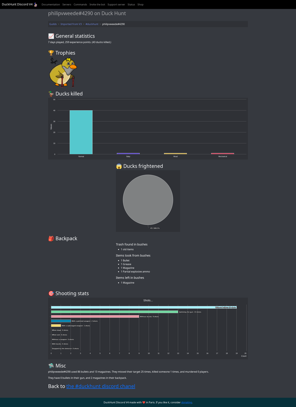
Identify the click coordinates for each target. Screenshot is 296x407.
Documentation (51, 4)
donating (186, 402)
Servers (66, 4)
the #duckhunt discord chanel (100, 386)
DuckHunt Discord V (17, 4)
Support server (116, 4)
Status (131, 4)
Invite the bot (97, 4)
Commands (80, 4)
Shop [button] (141, 4)
